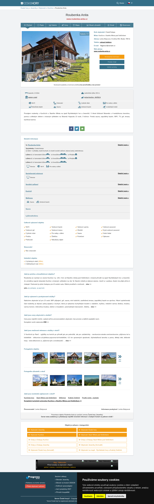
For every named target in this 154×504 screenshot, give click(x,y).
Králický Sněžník (74, 398)
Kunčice (50, 8)
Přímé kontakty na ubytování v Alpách (59, 465)
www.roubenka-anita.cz (102, 51)
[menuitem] (27, 25)
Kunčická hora (29, 398)
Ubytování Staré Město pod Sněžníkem (95, 435)
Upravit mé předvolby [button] (116, 496)
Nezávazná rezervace (112, 57)
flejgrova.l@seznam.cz (107, 45)
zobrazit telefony (105, 42)
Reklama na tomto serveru (35, 483)
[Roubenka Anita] (40, 363)
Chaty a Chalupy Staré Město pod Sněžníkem (97, 440)
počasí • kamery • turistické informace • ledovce (60, 467)
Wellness (29, 198)
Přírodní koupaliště (62, 492)
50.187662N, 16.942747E (36, 288)
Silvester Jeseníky (62, 479)
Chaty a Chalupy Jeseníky (40, 445)
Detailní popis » (123, 145)
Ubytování (42, 8)
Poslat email (112, 62)
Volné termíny (112, 67)
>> (88, 284)
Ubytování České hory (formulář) (42, 450)
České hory (25, 8)
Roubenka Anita (34, 145)
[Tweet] (77, 130)
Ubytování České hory (89, 430)
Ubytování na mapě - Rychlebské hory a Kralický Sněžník (101, 450)
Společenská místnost (34, 173)
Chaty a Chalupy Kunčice (40, 440)
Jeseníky (34, 8)
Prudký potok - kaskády (90, 398)
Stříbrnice (62, 398)
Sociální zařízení (32, 184)
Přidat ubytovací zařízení (35, 486)
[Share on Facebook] (71, 130)
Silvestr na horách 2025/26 (65, 483)
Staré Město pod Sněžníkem (46, 398)
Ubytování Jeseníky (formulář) (91, 445)
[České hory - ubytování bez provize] (31, 3)
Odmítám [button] (100, 496)
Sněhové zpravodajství (64, 486)
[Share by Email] (82, 130)
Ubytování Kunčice (37, 435)
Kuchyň (29, 191)
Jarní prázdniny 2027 (63, 489)
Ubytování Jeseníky (38, 430)
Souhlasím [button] (88, 496)
